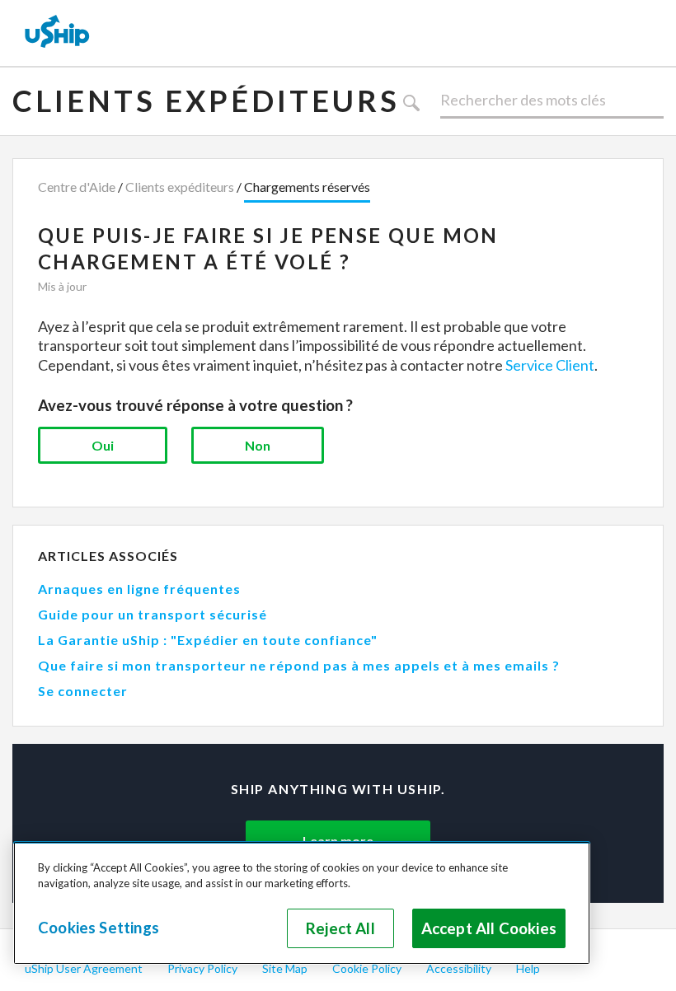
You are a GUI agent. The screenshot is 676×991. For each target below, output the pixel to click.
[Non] (257, 445)
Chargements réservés (307, 186)
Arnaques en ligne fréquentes (139, 588)
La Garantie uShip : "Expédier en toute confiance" (208, 639)
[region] (301, 903)
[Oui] (102, 445)
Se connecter (83, 691)
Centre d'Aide (76, 186)
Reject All (340, 928)
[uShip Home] (57, 33)
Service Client (549, 365)
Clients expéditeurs (206, 100)
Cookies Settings (98, 928)
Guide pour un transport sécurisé (152, 614)
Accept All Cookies (488, 928)
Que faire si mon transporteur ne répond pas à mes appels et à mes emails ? (299, 665)
